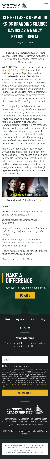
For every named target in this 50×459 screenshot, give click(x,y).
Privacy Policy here (17, 384)
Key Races (20, 319)
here (40, 200)
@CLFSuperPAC (16, 70)
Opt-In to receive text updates (19, 366)
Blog (43, 319)
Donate (25, 295)
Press (33, 319)
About (7, 319)
